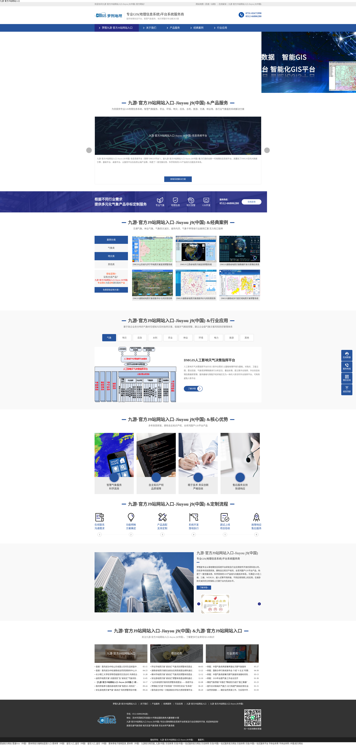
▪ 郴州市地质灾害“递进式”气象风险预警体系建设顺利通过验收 (172, 674)
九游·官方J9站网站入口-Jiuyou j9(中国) (244, 4)
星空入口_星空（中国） (76, 743)
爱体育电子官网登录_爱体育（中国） (124, 743)
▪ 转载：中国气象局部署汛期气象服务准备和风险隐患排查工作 (228, 674)
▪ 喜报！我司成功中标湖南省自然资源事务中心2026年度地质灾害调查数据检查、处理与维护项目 (117, 671)
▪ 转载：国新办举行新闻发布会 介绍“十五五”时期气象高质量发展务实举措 (228, 671)
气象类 (111, 248)
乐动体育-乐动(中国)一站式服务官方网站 (183, 743)
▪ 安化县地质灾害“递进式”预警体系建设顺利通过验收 (172, 678)
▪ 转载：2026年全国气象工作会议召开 (222, 678)
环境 (201, 338)
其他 (247, 338)
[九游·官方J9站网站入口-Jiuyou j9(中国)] (108, 15)
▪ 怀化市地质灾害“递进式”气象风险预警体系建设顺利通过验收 (172, 667)
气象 (109, 338)
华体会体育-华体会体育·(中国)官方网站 (286, 743)
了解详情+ (203, 588)
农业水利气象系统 (166, 726)
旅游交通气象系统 (134, 726)
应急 (140, 338)
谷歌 (213, 4)
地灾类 (111, 256)
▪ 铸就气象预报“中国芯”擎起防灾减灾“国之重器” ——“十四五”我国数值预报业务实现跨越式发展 (228, 682)
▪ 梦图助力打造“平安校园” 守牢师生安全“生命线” (171, 686)
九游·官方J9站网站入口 (10, 1)
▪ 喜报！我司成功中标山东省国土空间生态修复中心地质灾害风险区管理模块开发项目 (117, 667)
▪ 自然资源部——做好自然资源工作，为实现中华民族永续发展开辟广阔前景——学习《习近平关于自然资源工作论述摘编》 (228, 690)
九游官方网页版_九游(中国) (153, 743)
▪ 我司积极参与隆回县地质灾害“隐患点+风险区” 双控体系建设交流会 (117, 686)
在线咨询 (251, 202)
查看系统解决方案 (178, 179)
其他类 (111, 264)
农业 (170, 338)
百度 (207, 4)
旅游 (231, 338)
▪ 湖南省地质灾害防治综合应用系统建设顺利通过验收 (172, 671)
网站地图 (200, 4)
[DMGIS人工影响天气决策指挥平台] (138, 374)
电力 (216, 338)
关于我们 (151, 27)
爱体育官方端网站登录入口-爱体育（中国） (47, 743)
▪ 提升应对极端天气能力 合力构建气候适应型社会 (227, 686)
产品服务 (175, 27)
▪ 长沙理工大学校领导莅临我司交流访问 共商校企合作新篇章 (117, 674)
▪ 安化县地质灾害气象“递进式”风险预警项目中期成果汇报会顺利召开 (117, 690)
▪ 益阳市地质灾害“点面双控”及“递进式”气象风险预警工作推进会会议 (117, 678)
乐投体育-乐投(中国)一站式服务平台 (252, 743)
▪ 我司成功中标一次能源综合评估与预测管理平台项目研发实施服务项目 (172, 690)
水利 (155, 338)
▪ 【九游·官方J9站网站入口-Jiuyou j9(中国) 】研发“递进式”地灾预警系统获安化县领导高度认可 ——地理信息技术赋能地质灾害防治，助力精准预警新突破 (117, 682)
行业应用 (222, 27)
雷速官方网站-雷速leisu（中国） (14, 743)
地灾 (124, 338)
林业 (185, 338)
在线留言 (223, 4)
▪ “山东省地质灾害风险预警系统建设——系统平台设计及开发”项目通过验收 (172, 682)
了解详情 (192, 389)
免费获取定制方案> (111, 290)
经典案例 (198, 27)
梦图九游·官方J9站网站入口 (117, 27)
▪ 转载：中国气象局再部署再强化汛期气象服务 (226, 667)
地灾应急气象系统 (150, 726)
